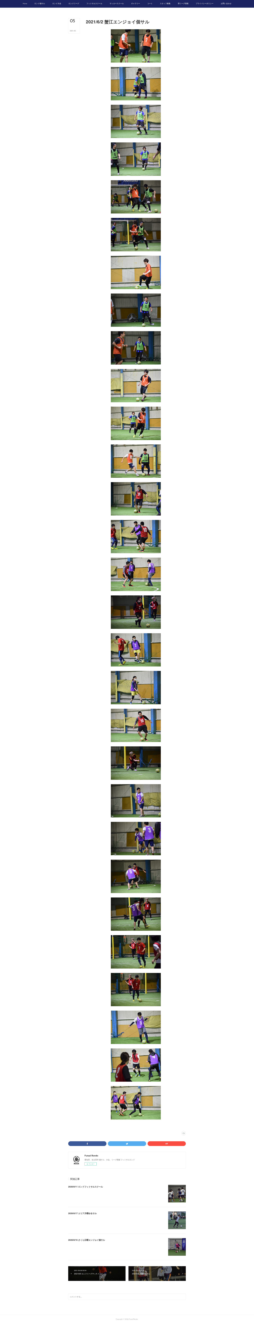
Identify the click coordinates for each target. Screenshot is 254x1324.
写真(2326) (89, 1125)
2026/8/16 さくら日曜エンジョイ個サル (86, 1239)
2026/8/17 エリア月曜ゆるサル (82, 1213)
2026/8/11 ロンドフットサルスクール (85, 1186)
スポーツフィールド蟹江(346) (104, 1125)
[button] (25, 4)
